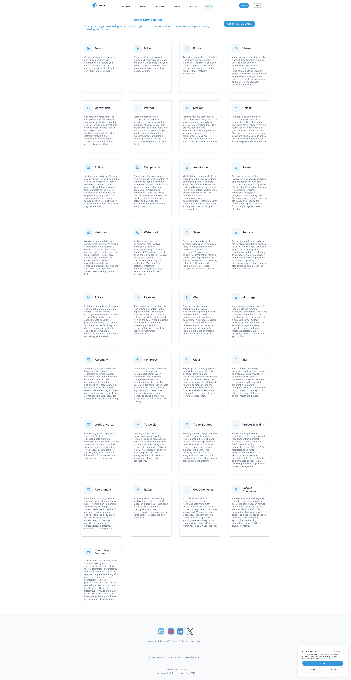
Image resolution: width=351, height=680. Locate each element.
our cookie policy (329, 658)
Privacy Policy (156, 657)
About (208, 6)
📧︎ (161, 631)
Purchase (160, 6)
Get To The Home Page (239, 23)
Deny (333, 670)
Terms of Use (173, 657)
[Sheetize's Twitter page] (190, 631)
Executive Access (193, 657)
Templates (143, 6)
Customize (312, 670)
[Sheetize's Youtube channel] (171, 631)
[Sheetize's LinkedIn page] (180, 631)
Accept (322, 663)
